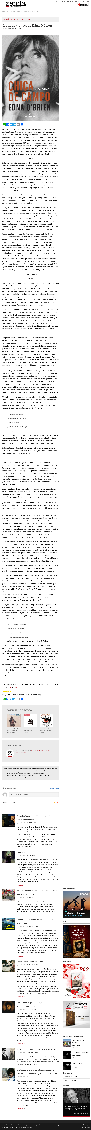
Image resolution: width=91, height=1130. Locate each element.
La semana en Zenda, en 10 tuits (30, 961)
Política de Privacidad (43, 1125)
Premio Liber (76, 1125)
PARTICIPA (70, 1)
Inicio (3, 11)
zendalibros (31, 897)
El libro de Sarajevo (78, 1063)
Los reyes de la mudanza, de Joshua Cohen (30, 730)
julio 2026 (68, 1080)
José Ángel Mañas (32, 1052)
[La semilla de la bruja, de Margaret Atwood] (47, 720)
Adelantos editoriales (17, 11)
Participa (57, 1125)
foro (11, 770)
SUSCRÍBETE (62, 1)
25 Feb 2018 (5, 28)
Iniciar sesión (54, 788)
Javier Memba (31, 1009)
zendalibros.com (15, 28)
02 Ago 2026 (75, 1047)
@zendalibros (45, 750)
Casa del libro (19, 687)
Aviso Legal (35, 1125)
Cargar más (30, 1115)
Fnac (10, 687)
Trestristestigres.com (25, 1125)
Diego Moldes (31, 823)
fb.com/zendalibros (21, 752)
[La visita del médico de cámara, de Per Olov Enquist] (14, 720)
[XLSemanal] (83, 4)
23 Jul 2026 (74, 1068)
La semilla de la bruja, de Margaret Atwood (46, 730)
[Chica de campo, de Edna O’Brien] (30, 78)
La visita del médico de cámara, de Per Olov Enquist (13, 730)
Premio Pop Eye (84, 1125)
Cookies (52, 1125)
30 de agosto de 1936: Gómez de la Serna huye (36, 1049)
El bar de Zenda (76, 1045)
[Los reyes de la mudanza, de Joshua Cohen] (30, 720)
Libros (8, 11)
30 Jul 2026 (74, 1057)
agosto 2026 (69, 1077)
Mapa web (63, 1125)
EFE (28, 1077)
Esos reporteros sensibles (80, 1052)
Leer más (20, 885)
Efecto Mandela (23, 852)
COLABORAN (55, 1)
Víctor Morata (31, 855)
